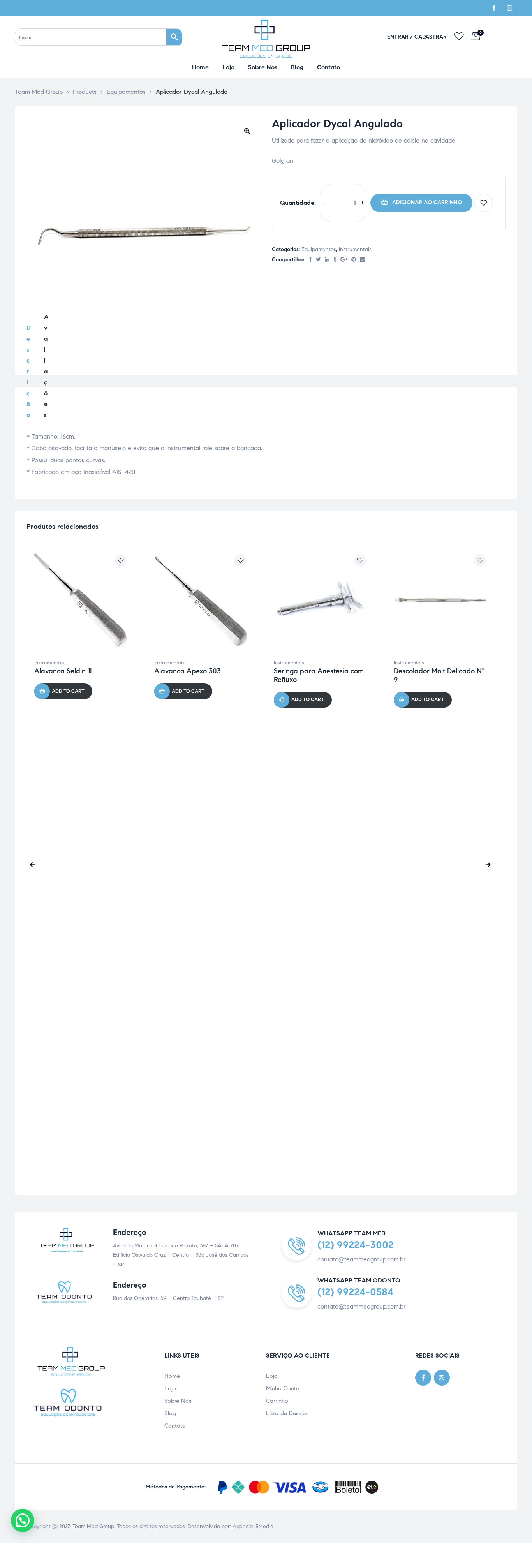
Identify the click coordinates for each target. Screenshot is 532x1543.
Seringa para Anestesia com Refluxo (319, 675)
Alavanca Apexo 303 (187, 671)
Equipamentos (318, 249)
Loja (170, 1388)
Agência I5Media (253, 1526)
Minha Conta (282, 1388)
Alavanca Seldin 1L (64, 671)
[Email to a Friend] (362, 260)
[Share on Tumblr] (334, 260)
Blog (170, 1413)
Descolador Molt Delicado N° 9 (439, 675)
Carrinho (277, 1400)
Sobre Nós (177, 1400)
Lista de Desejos (287, 1413)
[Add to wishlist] (483, 203)
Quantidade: (298, 202)
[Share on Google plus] (343, 260)
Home (172, 1375)
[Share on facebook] (310, 260)
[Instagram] (509, 8)
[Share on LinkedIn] (327, 260)
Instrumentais (355, 249)
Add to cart (421, 203)
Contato (175, 1425)
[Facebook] (494, 8)
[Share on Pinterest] (353, 260)
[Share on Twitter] (318, 260)
